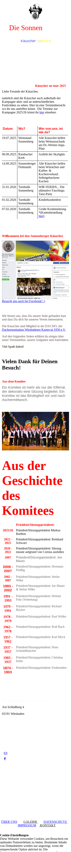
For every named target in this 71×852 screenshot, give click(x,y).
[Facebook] (5, 758)
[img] (35, 10)
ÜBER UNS (9, 821)
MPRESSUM (27, 825)
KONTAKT (47, 825)
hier (41, 112)
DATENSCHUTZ (56, 821)
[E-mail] (5, 753)
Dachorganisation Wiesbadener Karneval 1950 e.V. (34, 329)
